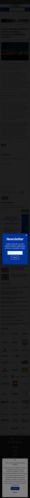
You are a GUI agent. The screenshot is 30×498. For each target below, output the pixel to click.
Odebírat (15, 257)
